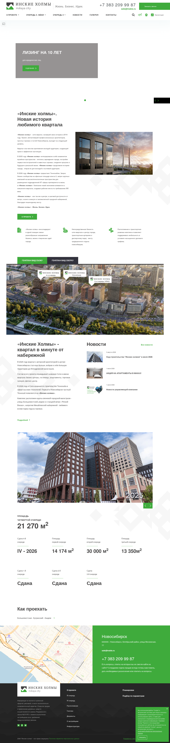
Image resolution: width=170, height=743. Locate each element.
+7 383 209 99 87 (118, 5)
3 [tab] (85, 100)
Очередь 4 (58, 15)
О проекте (11, 15)
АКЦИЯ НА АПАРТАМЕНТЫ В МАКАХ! (123, 373)
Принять (142, 737)
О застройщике (72, 721)
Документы (71, 716)
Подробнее (29, 68)
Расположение (72, 706)
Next (150, 505)
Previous (145, 505)
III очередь (71, 695)
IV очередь (71, 700)
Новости (77, 15)
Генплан (70, 711)
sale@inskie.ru (128, 8)
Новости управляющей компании (122, 389)
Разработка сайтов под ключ (133, 738)
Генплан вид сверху (63, 260)
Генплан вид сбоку (32, 260)
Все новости (147, 345)
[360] (140, 15)
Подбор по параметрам (133, 696)
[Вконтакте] (18, 725)
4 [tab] (89, 100)
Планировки (128, 690)
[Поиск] (133, 14)
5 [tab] (92, 100)
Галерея (94, 15)
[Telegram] (25, 725)
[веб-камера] (146, 14)
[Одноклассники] (22, 725)
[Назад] (155, 100)
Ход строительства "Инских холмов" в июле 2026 (129, 357)
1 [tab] (77, 100)
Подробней (22, 420)
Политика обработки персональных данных (64, 738)
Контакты (111, 15)
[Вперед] (158, 100)
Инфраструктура (73, 726)
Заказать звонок (150, 6)
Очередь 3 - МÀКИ (35, 15)
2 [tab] (81, 100)
